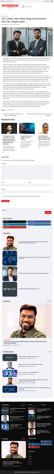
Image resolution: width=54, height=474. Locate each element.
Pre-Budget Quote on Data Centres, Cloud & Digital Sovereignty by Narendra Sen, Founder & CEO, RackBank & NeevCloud (9, 140)
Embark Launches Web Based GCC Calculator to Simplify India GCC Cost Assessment (34, 258)
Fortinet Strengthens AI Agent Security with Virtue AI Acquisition (44, 410)
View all (49, 301)
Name (3, 182)
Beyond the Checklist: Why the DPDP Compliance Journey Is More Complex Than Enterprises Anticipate (33, 242)
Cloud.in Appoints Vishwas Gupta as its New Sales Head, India (44, 137)
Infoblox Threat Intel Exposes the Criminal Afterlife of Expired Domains (44, 417)
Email (29, 182)
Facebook (30, 456)
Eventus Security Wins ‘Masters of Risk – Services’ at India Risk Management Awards (44, 425)
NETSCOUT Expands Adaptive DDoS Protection (29, 288)
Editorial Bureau (6, 24)
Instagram (30, 461)
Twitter (29, 453)
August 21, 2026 (17, 345)
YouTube (30, 463)
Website (3, 189)
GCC (6, 110)
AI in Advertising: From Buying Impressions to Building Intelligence (34, 273)
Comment (4, 163)
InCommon (11, 110)
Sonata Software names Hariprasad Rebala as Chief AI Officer (43, 432)
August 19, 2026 (31, 358)
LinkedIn (30, 458)
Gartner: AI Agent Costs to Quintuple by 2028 (29, 372)
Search (4, 210)
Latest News (4, 16)
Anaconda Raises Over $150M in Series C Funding (27, 137)
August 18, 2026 (31, 366)
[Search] (31, 7)
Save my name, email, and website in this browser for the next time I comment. (22, 196)
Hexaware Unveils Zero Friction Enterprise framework (31, 364)
